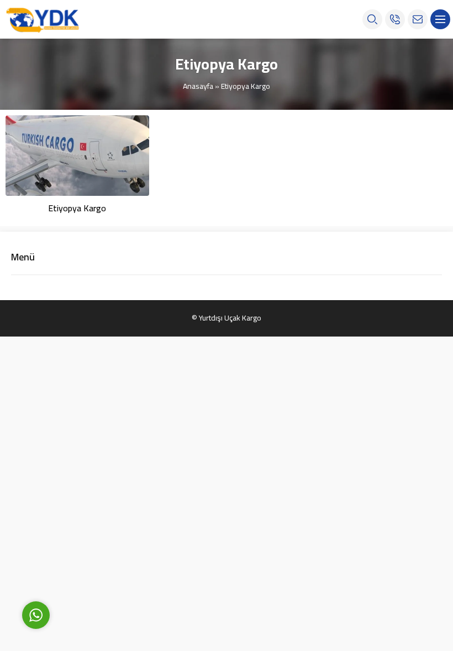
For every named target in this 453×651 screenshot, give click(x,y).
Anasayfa (198, 86)
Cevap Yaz (105, 564)
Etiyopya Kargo (77, 208)
